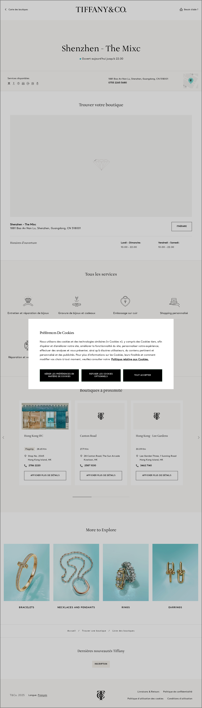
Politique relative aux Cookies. (130, 359)
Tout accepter (142, 375)
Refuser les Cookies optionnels (101, 375)
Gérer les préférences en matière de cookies (59, 375)
